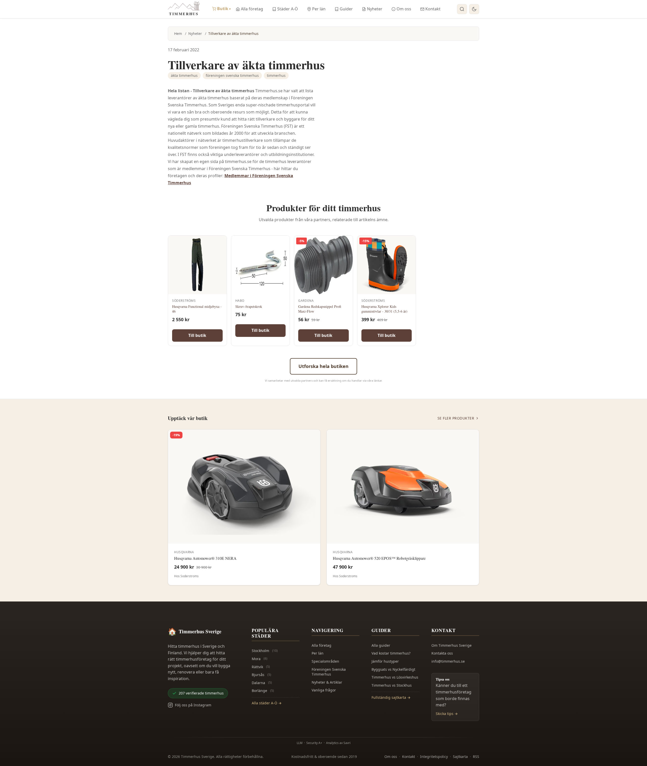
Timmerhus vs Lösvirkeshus (395, 677)
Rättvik (261, 666)
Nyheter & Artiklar (327, 682)
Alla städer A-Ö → (267, 703)
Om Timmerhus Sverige (451, 645)
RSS (476, 756)
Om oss (404, 9)
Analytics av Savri (338, 743)
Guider (346, 9)
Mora (259, 658)
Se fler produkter (455, 418)
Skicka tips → (447, 713)
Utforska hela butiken (323, 366)
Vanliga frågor (324, 690)
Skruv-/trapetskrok (248, 306)
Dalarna (262, 682)
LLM (300, 743)
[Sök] (462, 9)
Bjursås (261, 674)
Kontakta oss (442, 653)
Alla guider (381, 645)
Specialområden (325, 661)
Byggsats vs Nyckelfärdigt (393, 669)
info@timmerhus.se (448, 661)
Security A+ (314, 743)
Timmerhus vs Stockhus (392, 685)
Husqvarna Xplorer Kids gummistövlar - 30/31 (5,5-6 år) (384, 309)
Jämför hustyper (385, 661)
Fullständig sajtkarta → (391, 697)
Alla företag (252, 9)
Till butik (197, 335)
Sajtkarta (460, 756)
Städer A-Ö (287, 9)
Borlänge (263, 690)
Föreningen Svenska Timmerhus (329, 672)
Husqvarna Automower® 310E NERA (205, 558)
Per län (319, 9)
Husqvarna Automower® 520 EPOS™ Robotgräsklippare (379, 558)
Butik (224, 8)
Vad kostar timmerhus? (391, 653)
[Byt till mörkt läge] (474, 9)
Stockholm (265, 650)
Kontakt (433, 9)
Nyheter (374, 9)
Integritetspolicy (434, 756)
